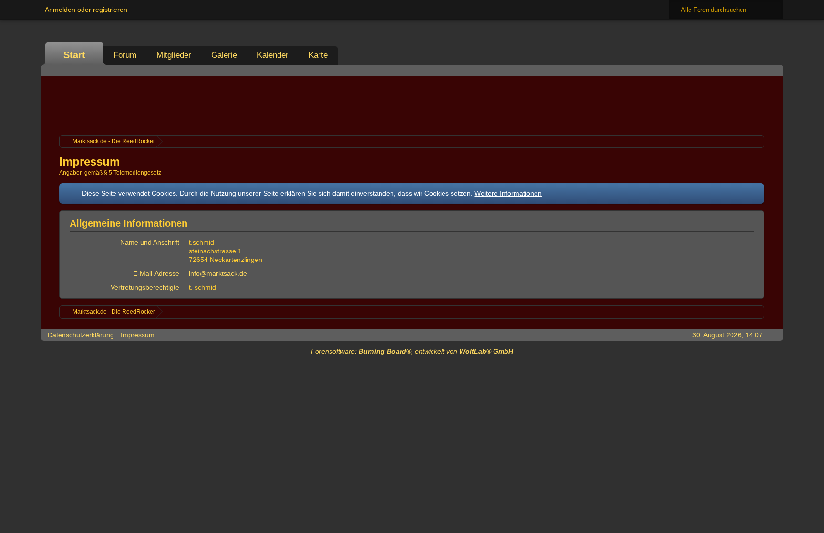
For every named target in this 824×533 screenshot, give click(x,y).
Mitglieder (173, 55)
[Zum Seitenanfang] (773, 334)
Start (74, 55)
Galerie (224, 55)
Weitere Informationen (508, 193)
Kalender (272, 55)
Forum (124, 55)
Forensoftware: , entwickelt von (412, 351)
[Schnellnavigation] (759, 70)
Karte (318, 55)
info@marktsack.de (218, 273)
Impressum (137, 335)
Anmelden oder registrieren (86, 9)
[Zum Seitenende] (773, 70)
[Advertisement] (412, 104)
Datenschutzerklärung (81, 335)
